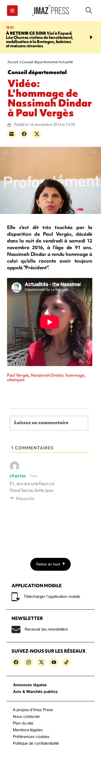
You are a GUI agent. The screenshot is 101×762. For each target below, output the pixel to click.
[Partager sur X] (36, 133)
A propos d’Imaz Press (33, 710)
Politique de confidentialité (36, 744)
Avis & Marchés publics (35, 692)
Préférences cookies (31, 737)
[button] (12, 10)
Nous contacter (26, 717)
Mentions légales (28, 730)
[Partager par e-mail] (11, 133)
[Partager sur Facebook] (24, 133)
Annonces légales (30, 685)
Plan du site (23, 723)
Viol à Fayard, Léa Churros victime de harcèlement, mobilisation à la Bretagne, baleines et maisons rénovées (39, 39)
